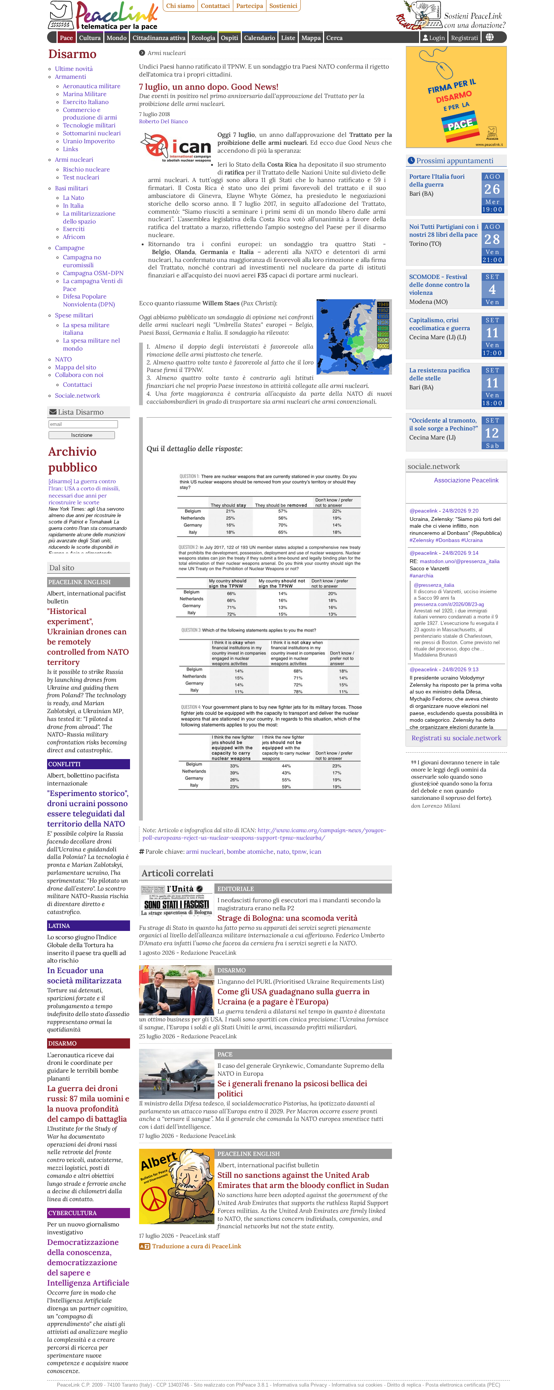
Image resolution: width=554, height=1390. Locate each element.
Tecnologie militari (89, 125)
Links (70, 149)
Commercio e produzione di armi (90, 113)
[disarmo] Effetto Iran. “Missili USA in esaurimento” (86, 528)
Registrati (464, 37)
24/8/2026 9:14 (460, 553)
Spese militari (74, 315)
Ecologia (203, 37)
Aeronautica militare (92, 86)
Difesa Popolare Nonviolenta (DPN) (89, 300)
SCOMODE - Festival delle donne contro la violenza (439, 284)
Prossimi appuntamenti (454, 160)
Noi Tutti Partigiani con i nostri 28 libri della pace (444, 230)
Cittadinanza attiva (159, 37)
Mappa (311, 37)
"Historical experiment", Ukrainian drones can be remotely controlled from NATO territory (88, 636)
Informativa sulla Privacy (300, 1385)
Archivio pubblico (72, 459)
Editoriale (235, 888)
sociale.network (434, 466)
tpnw (299, 851)
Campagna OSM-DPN (93, 273)
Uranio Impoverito (89, 141)
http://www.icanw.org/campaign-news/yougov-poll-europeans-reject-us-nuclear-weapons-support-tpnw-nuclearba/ (264, 834)
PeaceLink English (79, 582)
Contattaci (215, 5)
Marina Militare (85, 94)
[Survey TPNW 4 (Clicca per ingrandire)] (269, 748)
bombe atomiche (250, 851)
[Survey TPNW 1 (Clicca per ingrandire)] (269, 505)
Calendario (259, 37)
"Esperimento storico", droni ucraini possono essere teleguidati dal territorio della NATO (88, 808)
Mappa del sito (75, 367)
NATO (63, 359)
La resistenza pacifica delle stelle (439, 374)
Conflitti (64, 764)
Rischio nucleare (86, 169)
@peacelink (424, 511)
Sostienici (283, 5)
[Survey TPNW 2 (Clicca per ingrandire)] (269, 581)
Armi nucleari (74, 159)
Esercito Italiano (86, 102)
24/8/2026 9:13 (460, 669)
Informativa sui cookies (357, 1385)
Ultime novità (74, 68)
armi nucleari (205, 851)
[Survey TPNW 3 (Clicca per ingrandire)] (269, 661)
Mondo (117, 37)
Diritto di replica (404, 1385)
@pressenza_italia (434, 585)
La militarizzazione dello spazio (89, 217)
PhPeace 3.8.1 (252, 1385)
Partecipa (249, 5)
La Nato (73, 197)
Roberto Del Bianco (163, 121)
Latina (59, 925)
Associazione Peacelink (466, 480)
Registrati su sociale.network (456, 737)
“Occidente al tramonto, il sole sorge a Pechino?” (443, 424)
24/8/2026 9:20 (460, 511)
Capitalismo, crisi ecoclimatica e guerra (439, 324)
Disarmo (72, 53)
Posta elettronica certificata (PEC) (462, 1385)
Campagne (70, 247)
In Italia (73, 205)
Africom (74, 236)
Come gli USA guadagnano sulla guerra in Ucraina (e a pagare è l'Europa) (293, 996)
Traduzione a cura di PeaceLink (196, 1246)
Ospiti (229, 37)
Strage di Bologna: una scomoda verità (287, 918)
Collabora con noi (79, 374)
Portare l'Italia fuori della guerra (437, 180)
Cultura (90, 37)
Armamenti (70, 76)
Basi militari (71, 188)
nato (283, 851)
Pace (66, 37)
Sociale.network (77, 395)
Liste (288, 37)
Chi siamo (180, 5)
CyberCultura (72, 1213)
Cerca (334, 37)
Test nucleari (81, 177)
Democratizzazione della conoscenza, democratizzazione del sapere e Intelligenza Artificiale (88, 1262)
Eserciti (74, 229)
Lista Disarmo (81, 411)
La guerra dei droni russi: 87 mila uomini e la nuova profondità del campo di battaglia (88, 1103)
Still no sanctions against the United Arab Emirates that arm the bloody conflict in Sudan (303, 1180)
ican (315, 851)
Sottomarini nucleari (92, 133)
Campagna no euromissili (82, 261)
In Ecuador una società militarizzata (84, 975)
